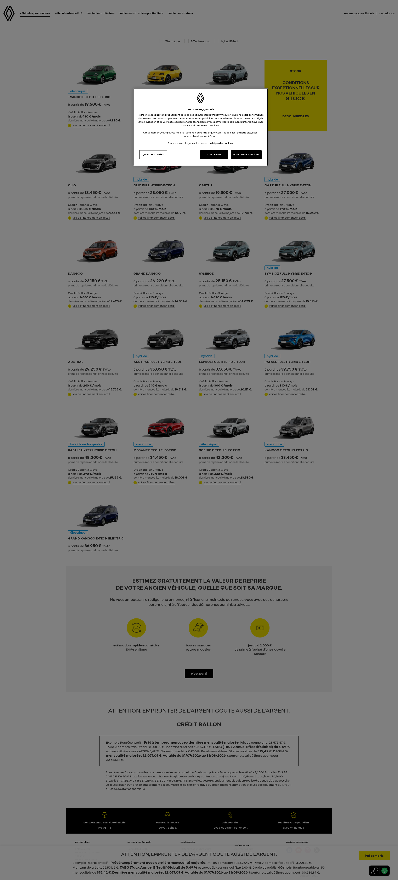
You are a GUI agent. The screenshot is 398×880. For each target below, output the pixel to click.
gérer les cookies (153, 154)
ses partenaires (161, 114)
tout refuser (214, 154)
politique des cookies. (221, 143)
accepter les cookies (246, 154)
